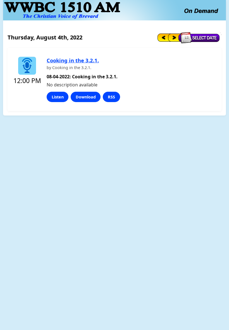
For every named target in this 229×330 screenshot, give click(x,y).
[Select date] (200, 37)
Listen (58, 97)
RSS (111, 97)
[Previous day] (162, 37)
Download (86, 97)
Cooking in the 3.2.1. (73, 60)
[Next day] (173, 37)
